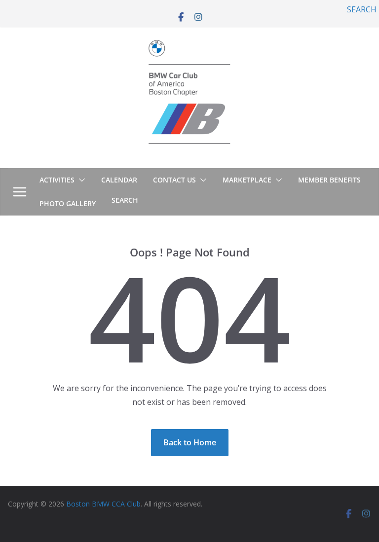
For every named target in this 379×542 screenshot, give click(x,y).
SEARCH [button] (362, 9)
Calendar (119, 179)
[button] (80, 180)
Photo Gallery (67, 203)
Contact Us (174, 179)
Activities (57, 179)
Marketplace (247, 179)
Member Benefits (329, 179)
